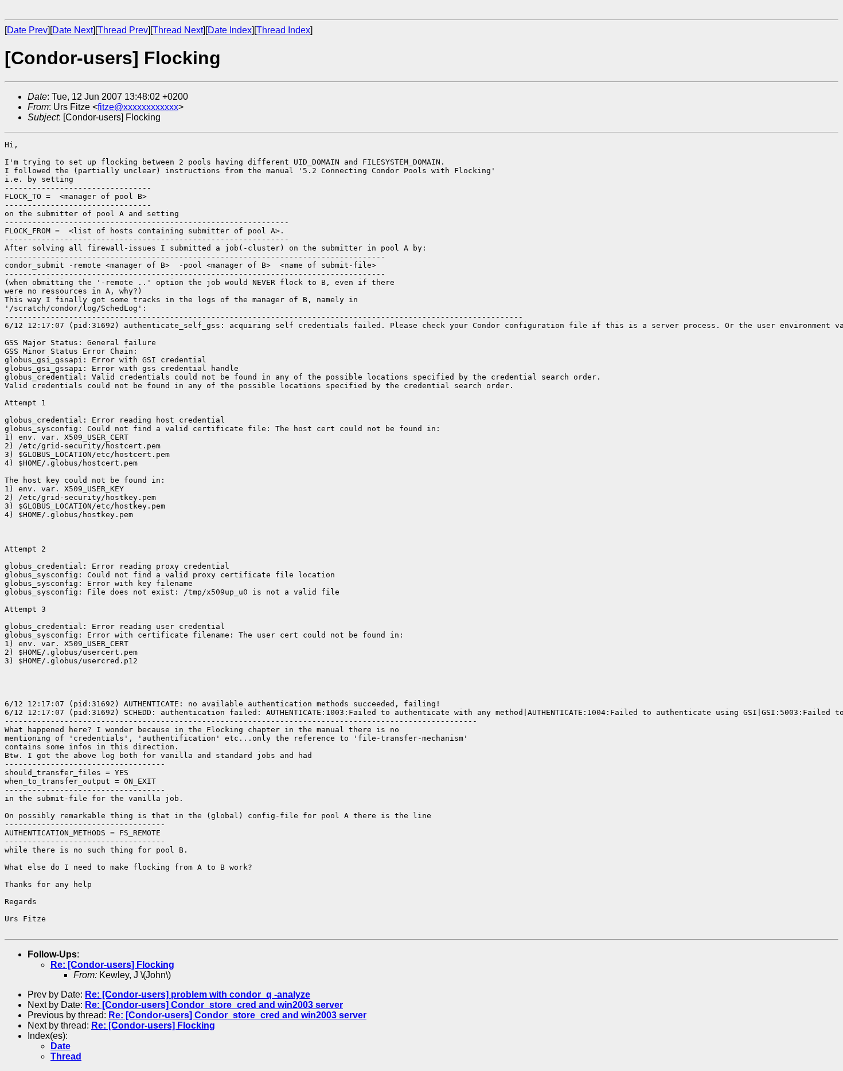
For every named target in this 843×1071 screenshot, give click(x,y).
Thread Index (283, 30)
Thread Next (178, 30)
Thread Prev (122, 30)
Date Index (230, 30)
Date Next (72, 30)
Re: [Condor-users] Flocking (112, 965)
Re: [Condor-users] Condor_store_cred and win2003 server (214, 1005)
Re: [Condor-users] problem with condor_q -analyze (197, 994)
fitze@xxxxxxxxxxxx (137, 107)
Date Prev (27, 30)
